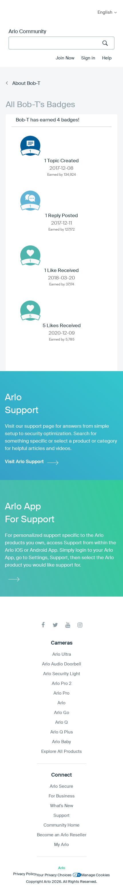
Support (61, 815)
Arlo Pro (61, 693)
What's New (61, 806)
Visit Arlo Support (24, 461)
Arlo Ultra (61, 654)
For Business (62, 796)
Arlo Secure (61, 786)
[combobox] (61, 43)
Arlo (61, 703)
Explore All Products (61, 751)
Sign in (88, 58)
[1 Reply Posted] (30, 200)
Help (107, 58)
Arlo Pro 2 (62, 683)
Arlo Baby (61, 742)
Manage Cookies (95, 875)
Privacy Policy (24, 874)
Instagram (80, 625)
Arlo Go (61, 713)
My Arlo (8, 3)
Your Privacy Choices (54, 875)
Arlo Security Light (61, 674)
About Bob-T (26, 83)
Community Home (61, 825)
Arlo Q (61, 722)
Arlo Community (27, 31)
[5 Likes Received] (30, 310)
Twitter (55, 625)
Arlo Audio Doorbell (61, 664)
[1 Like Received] (30, 255)
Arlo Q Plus (61, 732)
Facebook (43, 625)
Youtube (67, 625)
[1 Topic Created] (30, 145)
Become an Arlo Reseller (61, 835)
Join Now (65, 58)
